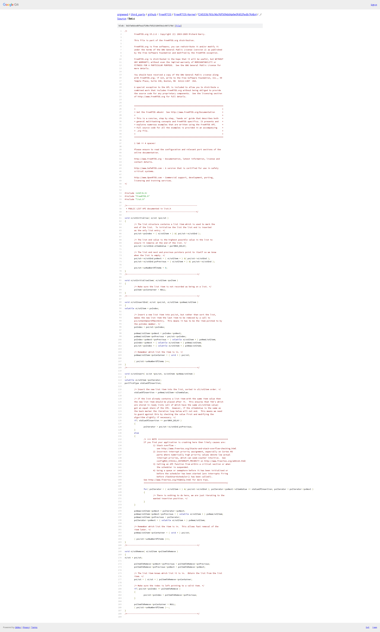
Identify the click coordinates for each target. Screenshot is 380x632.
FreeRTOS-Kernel (185, 14)
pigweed (122, 14)
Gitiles (18, 627)
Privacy (26, 627)
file (178, 25)
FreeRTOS (165, 14)
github (152, 14)
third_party (138, 14)
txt (367, 627)
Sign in (374, 4)
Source (121, 18)
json (374, 627)
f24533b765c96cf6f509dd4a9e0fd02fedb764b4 (227, 14)
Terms (34, 627)
